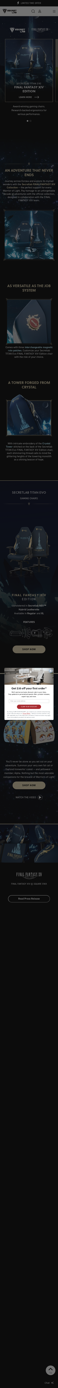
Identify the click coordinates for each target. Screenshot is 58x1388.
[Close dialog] (50, 670)
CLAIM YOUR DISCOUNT (29, 707)
